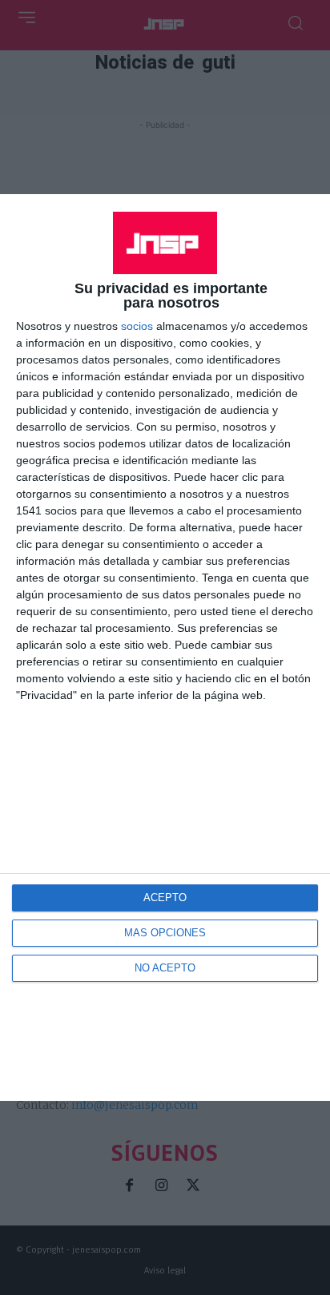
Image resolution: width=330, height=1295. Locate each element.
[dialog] (165, 647)
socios (137, 326)
